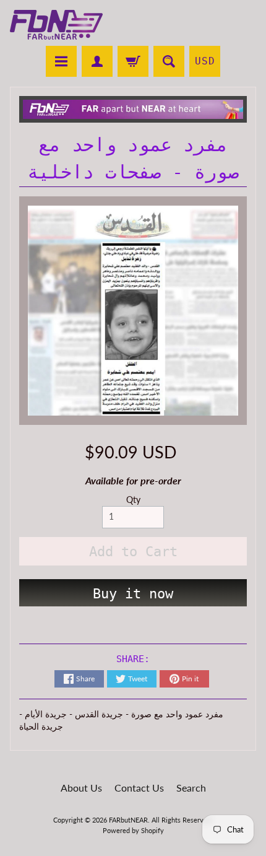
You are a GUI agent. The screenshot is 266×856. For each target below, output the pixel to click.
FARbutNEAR (128, 820)
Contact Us (139, 787)
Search (191, 787)
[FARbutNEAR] (56, 25)
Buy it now (133, 593)
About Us (81, 787)
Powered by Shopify (133, 830)
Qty (133, 500)
